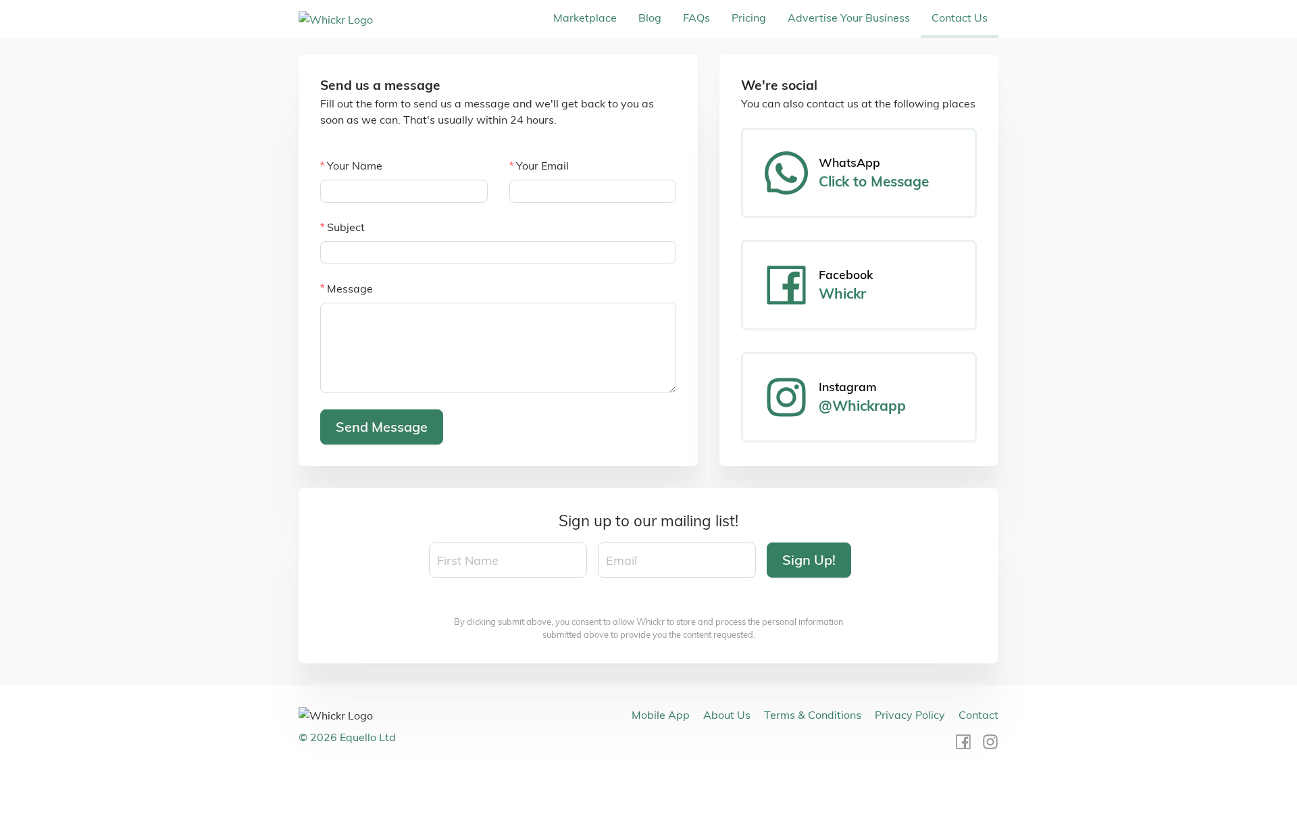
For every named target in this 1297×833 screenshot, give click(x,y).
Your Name (354, 165)
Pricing (749, 17)
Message (350, 288)
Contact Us (960, 17)
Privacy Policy (910, 715)
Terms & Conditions (812, 715)
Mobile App (661, 715)
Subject (346, 227)
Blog (649, 17)
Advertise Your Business (849, 17)
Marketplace (585, 17)
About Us (727, 715)
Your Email (542, 165)
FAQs (696, 17)
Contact (978, 715)
